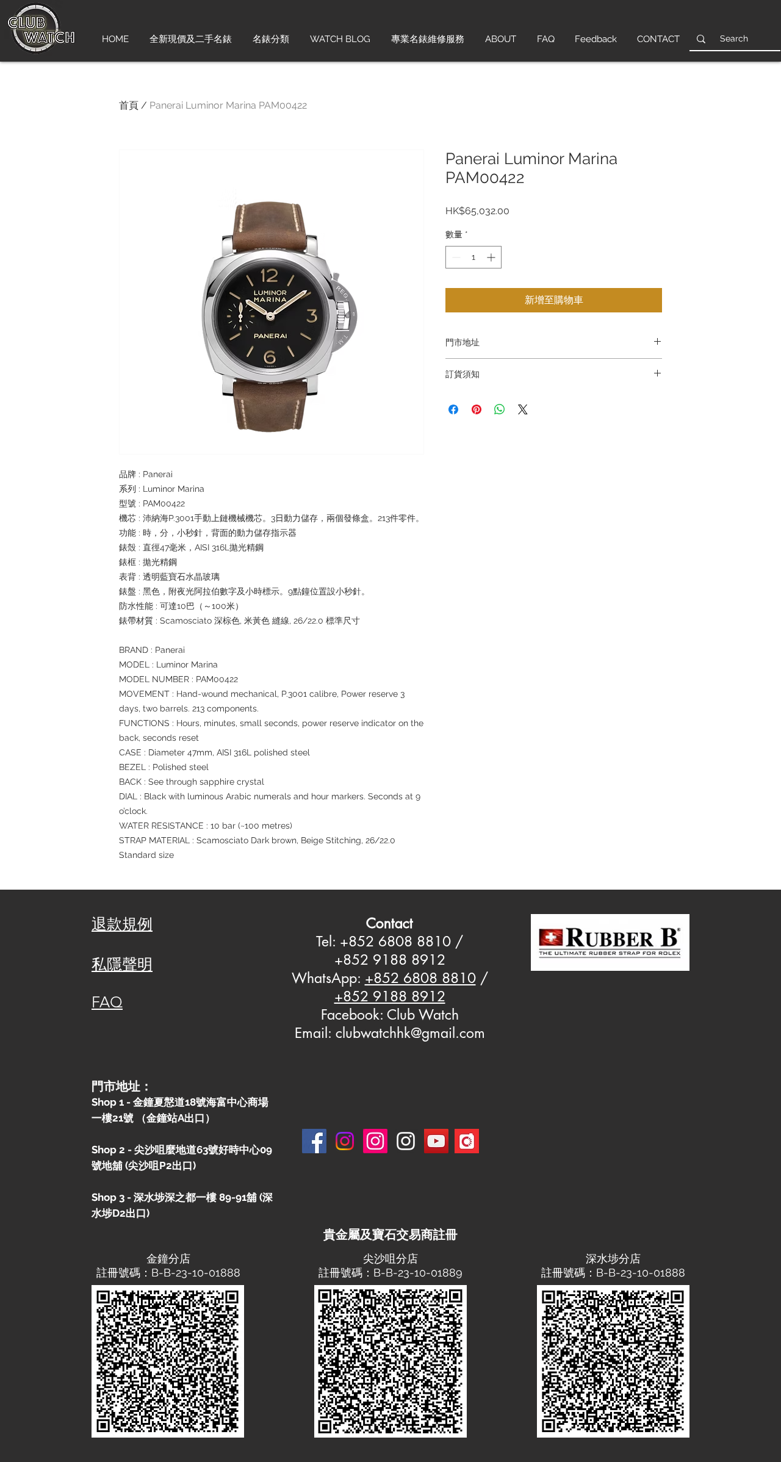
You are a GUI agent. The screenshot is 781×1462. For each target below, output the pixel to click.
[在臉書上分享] (453, 409)
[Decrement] (454, 257)
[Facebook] (314, 1141)
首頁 (129, 105)
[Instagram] (345, 1141)
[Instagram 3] (406, 1141)
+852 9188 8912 (389, 996)
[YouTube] (436, 1141)
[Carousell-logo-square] (467, 1141)
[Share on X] (523, 409)
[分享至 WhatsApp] (499, 409)
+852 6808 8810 (420, 978)
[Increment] (492, 257)
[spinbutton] (473, 257)
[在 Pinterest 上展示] (476, 409)
